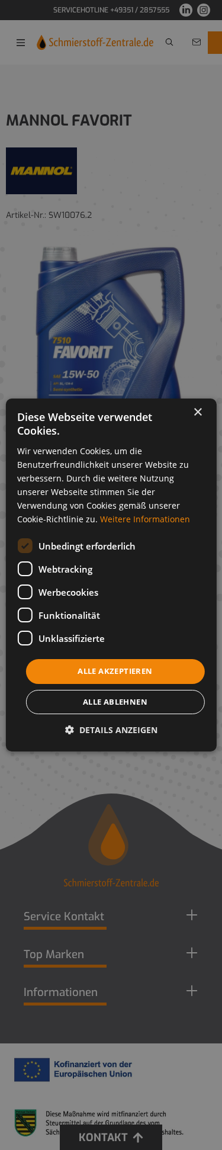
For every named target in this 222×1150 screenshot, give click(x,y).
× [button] (197, 412)
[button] (111, 730)
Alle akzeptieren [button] (115, 671)
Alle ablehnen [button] (115, 701)
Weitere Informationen (145, 519)
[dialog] (110, 575)
